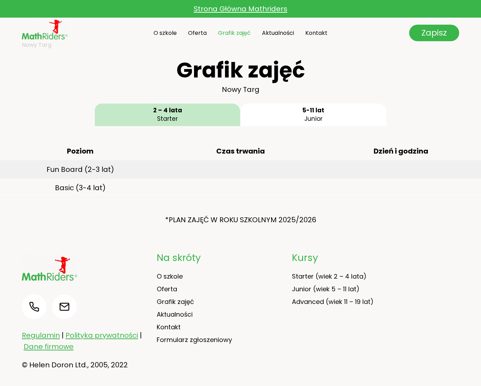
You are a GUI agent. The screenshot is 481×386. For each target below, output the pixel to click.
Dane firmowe (49, 346)
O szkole (165, 33)
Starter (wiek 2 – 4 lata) (329, 276)
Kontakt (316, 33)
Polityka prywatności (101, 335)
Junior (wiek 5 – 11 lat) (326, 289)
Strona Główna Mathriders (240, 9)
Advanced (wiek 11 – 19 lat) (333, 301)
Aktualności (278, 33)
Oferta (197, 33)
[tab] (167, 115)
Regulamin (41, 335)
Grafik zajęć (234, 33)
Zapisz (434, 32)
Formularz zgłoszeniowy (194, 339)
